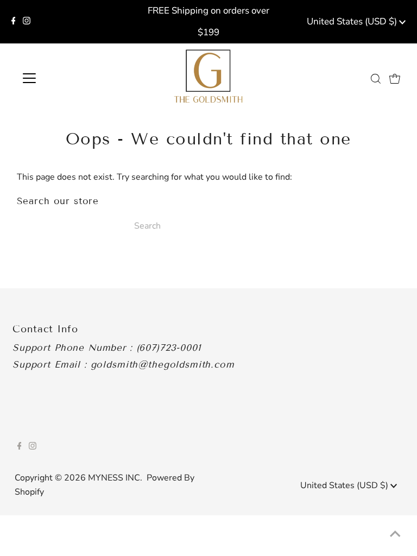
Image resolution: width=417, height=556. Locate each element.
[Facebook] (13, 22)
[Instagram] (26, 22)
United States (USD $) (353, 21)
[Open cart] (394, 78)
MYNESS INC (114, 478)
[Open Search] (376, 78)
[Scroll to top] (395, 534)
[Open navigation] (61, 78)
